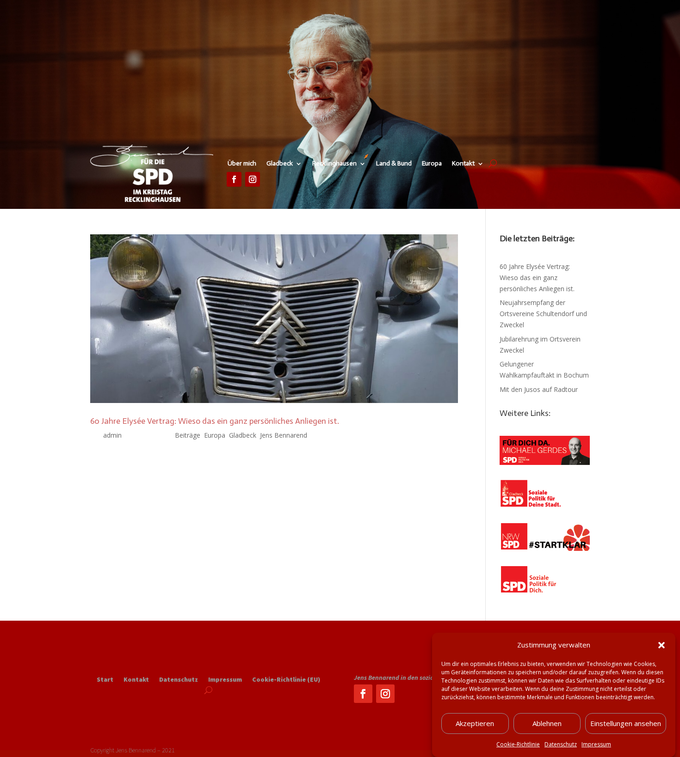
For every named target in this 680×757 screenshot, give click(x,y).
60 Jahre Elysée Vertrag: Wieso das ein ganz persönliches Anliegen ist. (214, 421)
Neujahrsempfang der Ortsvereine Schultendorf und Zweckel (543, 313)
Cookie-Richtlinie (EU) (286, 680)
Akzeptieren (475, 723)
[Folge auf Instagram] (252, 179)
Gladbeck (279, 163)
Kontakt (463, 163)
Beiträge (187, 435)
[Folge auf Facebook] (234, 179)
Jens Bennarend (283, 435)
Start (105, 680)
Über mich (242, 163)
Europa (432, 163)
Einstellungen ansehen (625, 723)
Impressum (596, 744)
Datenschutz (560, 744)
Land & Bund (394, 163)
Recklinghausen (334, 163)
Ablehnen (547, 723)
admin (112, 435)
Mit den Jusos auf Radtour (539, 389)
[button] (661, 645)
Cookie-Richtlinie (518, 744)
